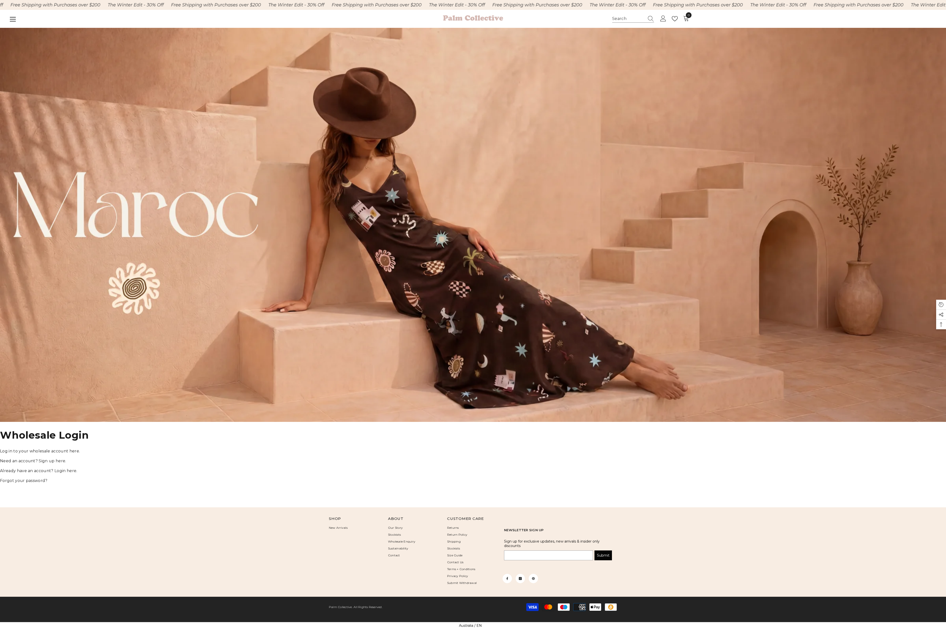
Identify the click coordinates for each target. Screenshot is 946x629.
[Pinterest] (533, 578)
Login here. (65, 470)
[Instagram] (520, 578)
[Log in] (663, 19)
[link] (473, 225)
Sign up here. (52, 461)
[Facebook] (507, 578)
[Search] (633, 19)
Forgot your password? (24, 480)
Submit (603, 555)
